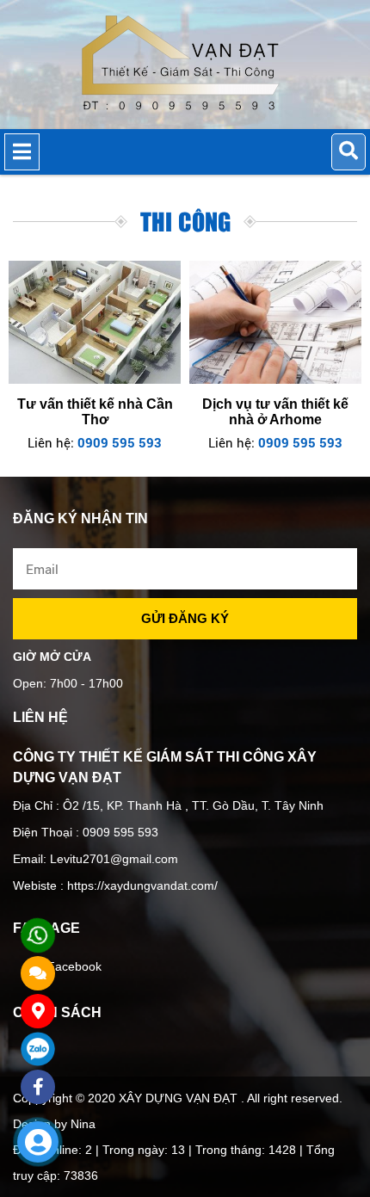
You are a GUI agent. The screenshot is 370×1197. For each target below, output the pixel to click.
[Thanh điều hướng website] (22, 151)
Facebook (74, 966)
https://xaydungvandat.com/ (141, 885)
